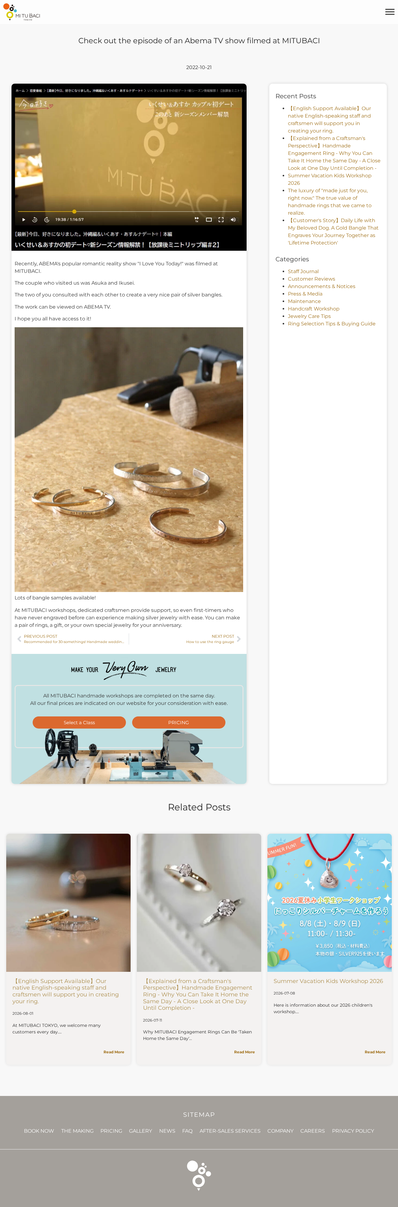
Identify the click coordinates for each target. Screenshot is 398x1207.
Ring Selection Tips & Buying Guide (332, 324)
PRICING (111, 1131)
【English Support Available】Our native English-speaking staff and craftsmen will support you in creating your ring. (65, 991)
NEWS (167, 1131)
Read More (114, 1052)
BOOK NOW (39, 1131)
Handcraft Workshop (314, 309)
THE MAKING (77, 1131)
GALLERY (140, 1131)
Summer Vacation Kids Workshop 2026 (328, 981)
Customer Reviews (311, 279)
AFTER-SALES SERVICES (230, 1131)
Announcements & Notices (321, 286)
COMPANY (280, 1131)
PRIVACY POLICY (353, 1131)
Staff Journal (303, 271)
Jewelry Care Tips (309, 316)
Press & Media (305, 294)
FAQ (187, 1131)
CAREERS (312, 1131)
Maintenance (304, 301)
